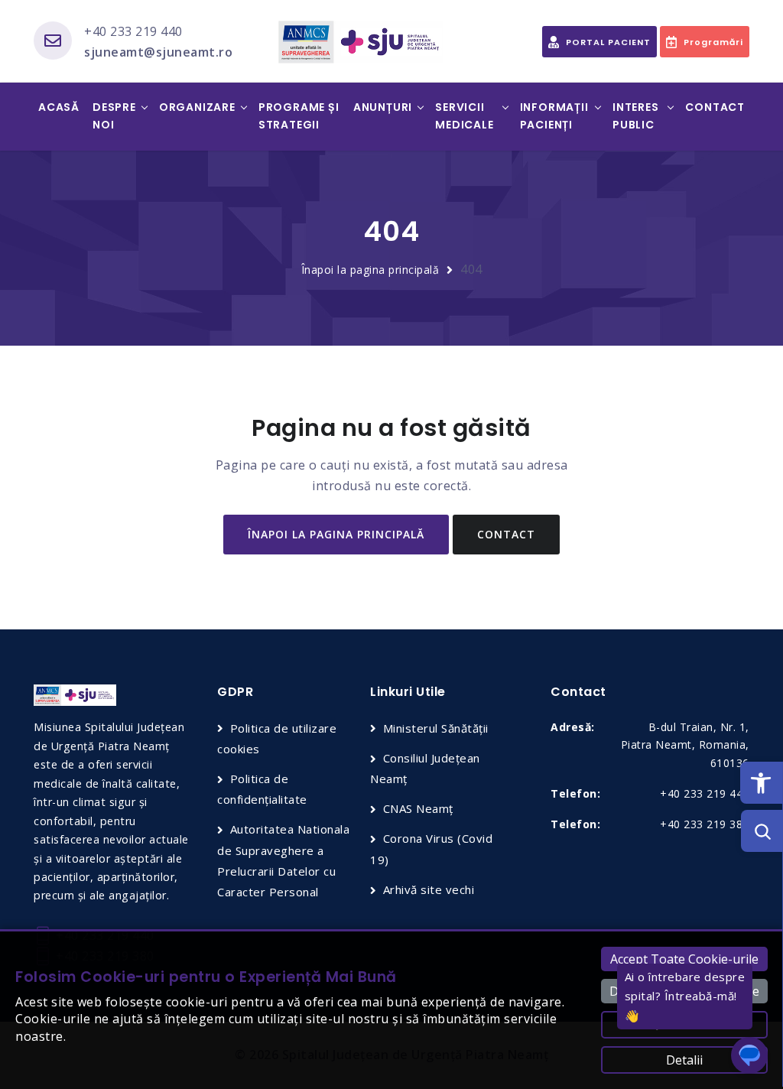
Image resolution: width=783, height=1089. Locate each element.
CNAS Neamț (418, 808)
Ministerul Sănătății (436, 728)
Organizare (197, 107)
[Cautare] (762, 831)
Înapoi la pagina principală (370, 269)
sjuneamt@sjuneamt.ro (158, 52)
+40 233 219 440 (133, 31)
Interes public (635, 116)
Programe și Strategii (299, 116)
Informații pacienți (554, 116)
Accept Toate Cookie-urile (684, 959)
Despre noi (114, 116)
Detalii (684, 1060)
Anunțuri (382, 107)
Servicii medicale (464, 116)
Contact (715, 107)
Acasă (59, 107)
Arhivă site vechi (428, 889)
